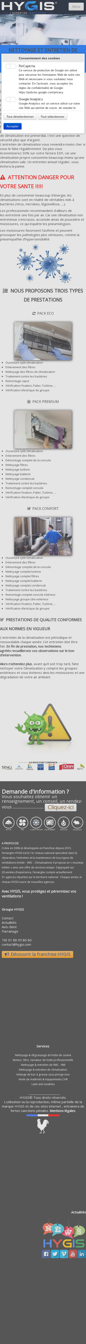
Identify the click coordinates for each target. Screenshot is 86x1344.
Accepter (12, 126)
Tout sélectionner (52, 116)
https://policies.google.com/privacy (41, 92)
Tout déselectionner (20, 116)
